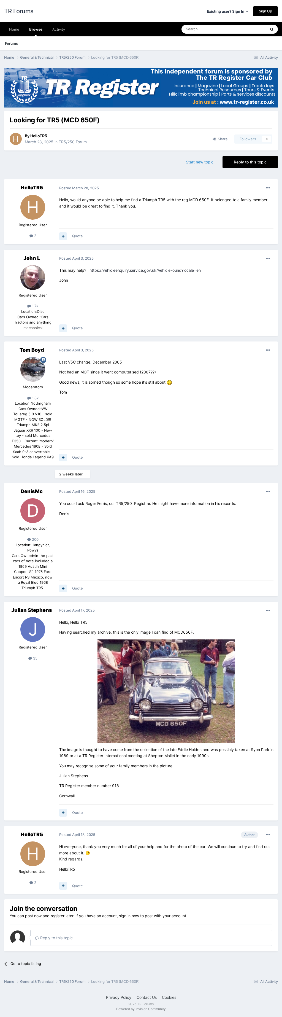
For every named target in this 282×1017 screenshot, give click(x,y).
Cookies (169, 997)
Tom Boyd (32, 350)
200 (35, 539)
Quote (77, 236)
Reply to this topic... (57, 937)
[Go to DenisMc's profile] (32, 510)
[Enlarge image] (166, 690)
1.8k (35, 398)
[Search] (272, 29)
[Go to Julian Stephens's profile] (32, 629)
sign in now (129, 915)
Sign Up (265, 11)
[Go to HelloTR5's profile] (16, 139)
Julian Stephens (31, 610)
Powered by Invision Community (141, 1009)
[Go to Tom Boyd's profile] (32, 369)
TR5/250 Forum (73, 141)
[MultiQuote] (63, 236)
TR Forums (19, 11)
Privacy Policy (118, 997)
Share (222, 139)
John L (31, 258)
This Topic (250, 29)
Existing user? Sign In (226, 11)
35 (34, 658)
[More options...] (267, 188)
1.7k (34, 306)
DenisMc (32, 491)
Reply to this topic (250, 162)
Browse (35, 29)
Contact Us (147, 997)
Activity (58, 29)
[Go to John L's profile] (32, 277)
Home (14, 29)
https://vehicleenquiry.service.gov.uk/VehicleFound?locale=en (145, 270)
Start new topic (199, 162)
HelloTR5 (38, 135)
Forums (11, 43)
